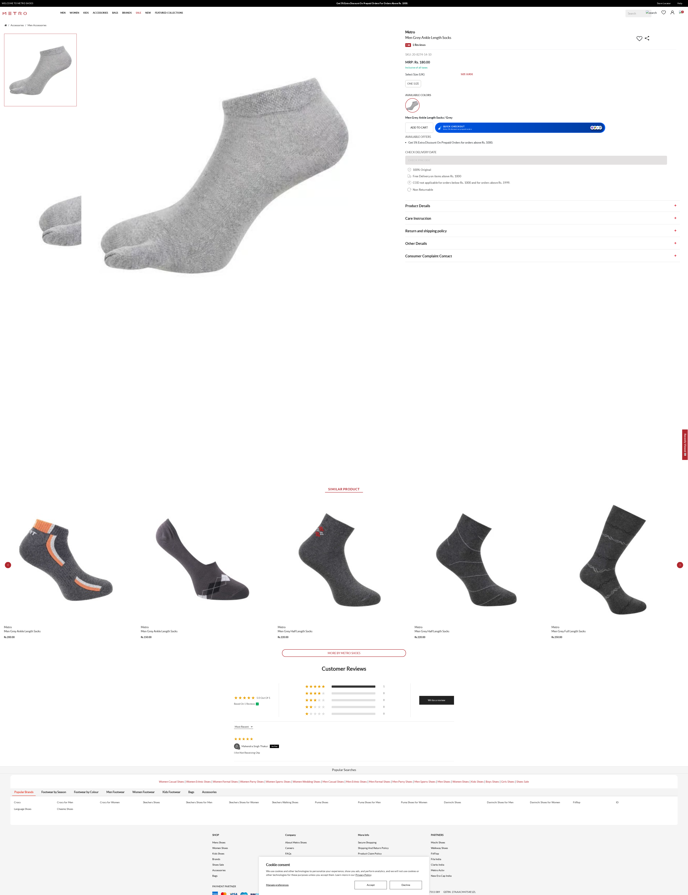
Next (680, 565)
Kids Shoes (477, 781)
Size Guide (467, 74)
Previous (8, 565)
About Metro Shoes (296, 842)
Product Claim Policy (370, 853)
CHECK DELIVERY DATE (420, 152)
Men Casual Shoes (333, 781)
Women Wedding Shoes (307, 781)
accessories (17, 25)
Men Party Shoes (402, 781)
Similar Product (344, 489)
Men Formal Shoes (379, 781)
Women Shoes (460, 781)
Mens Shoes (218, 842)
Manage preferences (277, 885)
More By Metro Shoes (344, 653)
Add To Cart (419, 127)
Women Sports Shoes (278, 781)
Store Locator (664, 3)
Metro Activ (437, 870)
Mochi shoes (438, 842)
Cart (680, 12)
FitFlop (435, 853)
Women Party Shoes (252, 781)
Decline (406, 885)
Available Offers (418, 136)
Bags (215, 875)
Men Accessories (37, 25)
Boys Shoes (492, 781)
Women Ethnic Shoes (198, 781)
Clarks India (437, 864)
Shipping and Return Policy (373, 848)
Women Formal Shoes (225, 781)
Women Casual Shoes (171, 781)
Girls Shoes (507, 781)
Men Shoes (444, 781)
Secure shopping (367, 842)
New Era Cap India (441, 875)
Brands (216, 859)
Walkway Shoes (439, 848)
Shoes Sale (522, 781)
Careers (289, 848)
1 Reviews (416, 44)
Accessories (219, 870)
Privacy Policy (363, 874)
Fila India (436, 859)
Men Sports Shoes (425, 781)
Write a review (436, 700)
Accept (371, 885)
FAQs (288, 853)
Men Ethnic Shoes (356, 781)
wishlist (663, 12)
